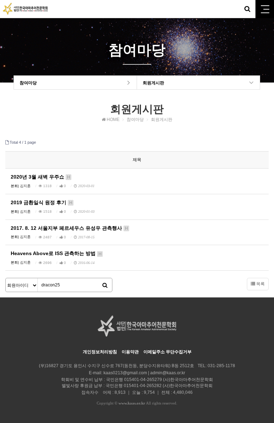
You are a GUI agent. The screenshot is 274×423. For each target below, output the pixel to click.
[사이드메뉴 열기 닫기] (264, 9)
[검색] (105, 285)
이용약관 (130, 351)
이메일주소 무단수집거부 (167, 351)
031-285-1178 (221, 365)
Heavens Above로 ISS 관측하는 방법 (56, 253)
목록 (260, 283)
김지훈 (25, 186)
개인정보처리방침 (100, 351)
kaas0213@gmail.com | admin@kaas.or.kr (144, 372)
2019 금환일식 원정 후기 (41, 202)
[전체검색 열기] (247, 9)
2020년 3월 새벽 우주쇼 (40, 177)
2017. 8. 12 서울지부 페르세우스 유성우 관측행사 (69, 228)
